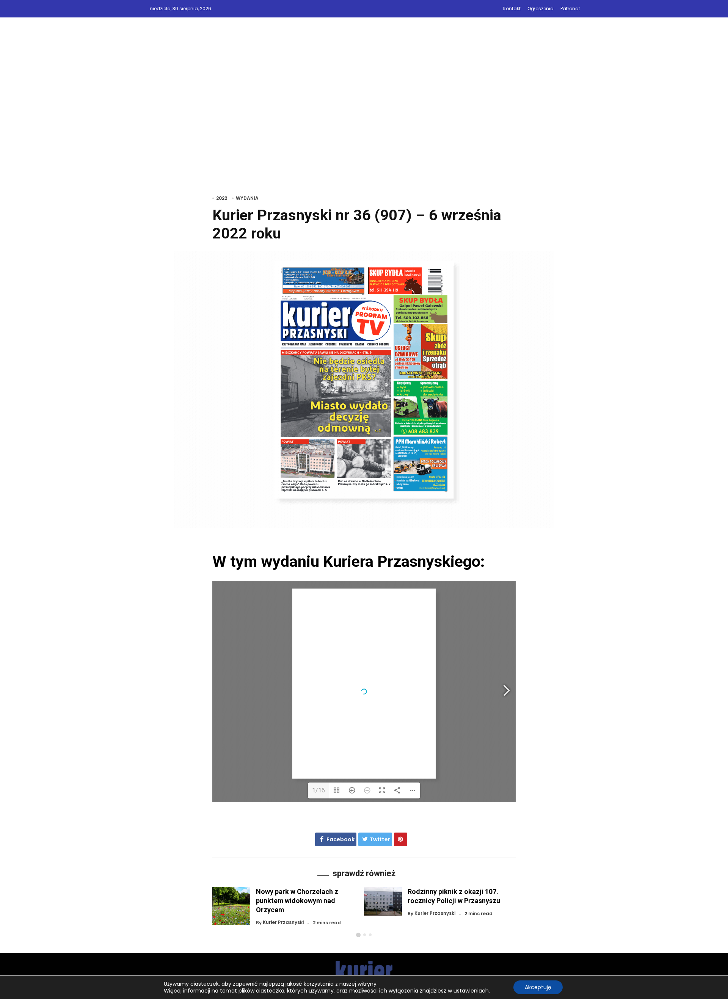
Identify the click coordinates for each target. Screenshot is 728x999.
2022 (221, 198)
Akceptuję (538, 987)
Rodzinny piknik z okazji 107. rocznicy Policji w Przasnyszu (454, 896)
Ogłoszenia (540, 8)
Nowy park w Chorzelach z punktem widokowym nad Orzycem (297, 901)
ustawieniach (471, 990)
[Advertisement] (364, 116)
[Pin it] (400, 839)
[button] (358, 935)
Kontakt (512, 8)
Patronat (570, 8)
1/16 (318, 790)
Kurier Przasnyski (283, 922)
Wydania (247, 198)
